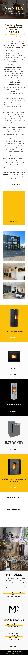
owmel (7, 653)
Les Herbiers (14, 626)
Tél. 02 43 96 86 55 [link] (14, 592)
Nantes (14, 631)
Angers (14, 628)
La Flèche (14, 635)
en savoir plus (14, 411)
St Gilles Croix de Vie (14, 624)
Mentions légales (15, 653)
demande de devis (14, 184)
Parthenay (14, 633)
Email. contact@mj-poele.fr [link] (14, 596)
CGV (22, 653)
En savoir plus (14, 337)
